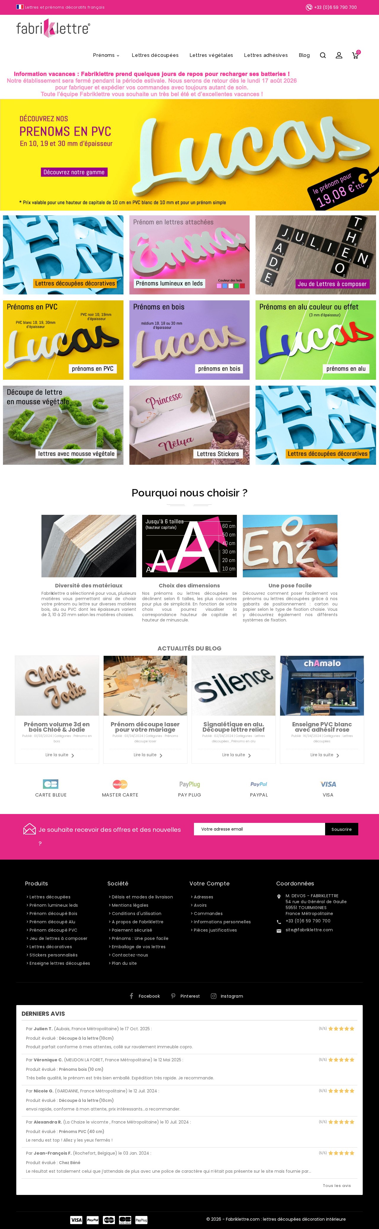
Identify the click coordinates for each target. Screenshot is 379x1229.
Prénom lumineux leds (54, 905)
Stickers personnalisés (54, 955)
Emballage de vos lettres (139, 947)
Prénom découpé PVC (53, 930)
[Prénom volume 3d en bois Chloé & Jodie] (57, 685)
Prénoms (106, 55)
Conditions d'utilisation (137, 913)
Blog (304, 55)
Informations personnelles (222, 922)
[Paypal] (258, 784)
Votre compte (209, 883)
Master (109, 1220)
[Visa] (328, 784)
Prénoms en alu (243, 741)
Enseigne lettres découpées (60, 963)
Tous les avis (337, 1185)
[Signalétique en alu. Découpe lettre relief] (233, 685)
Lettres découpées (155, 55)
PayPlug (141, 1220)
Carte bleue (51, 794)
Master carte (120, 794)
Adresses (203, 897)
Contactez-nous (130, 955)
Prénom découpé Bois (53, 913)
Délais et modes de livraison (142, 897)
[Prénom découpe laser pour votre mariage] (145, 685)
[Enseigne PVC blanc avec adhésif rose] (322, 685)
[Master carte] (120, 784)
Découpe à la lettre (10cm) (86, 1038)
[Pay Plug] (189, 784)
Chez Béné (69, 1163)
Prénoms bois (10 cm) (81, 1069)
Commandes (208, 913)
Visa (328, 794)
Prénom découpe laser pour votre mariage (145, 727)
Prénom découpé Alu (52, 922)
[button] (29, 155)
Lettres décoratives (51, 947)
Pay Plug (189, 794)
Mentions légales (130, 905)
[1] (330, 1029)
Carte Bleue (125, 1220)
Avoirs (200, 905)
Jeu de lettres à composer (58, 938)
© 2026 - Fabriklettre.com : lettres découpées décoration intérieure (276, 1219)
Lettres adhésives (266, 55)
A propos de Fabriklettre (138, 922)
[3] (341, 1029)
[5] (351, 1029)
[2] (335, 1029)
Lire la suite (57, 755)
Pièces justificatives (215, 930)
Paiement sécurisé (132, 930)
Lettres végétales (212, 55)
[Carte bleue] (50, 784)
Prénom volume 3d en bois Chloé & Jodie (57, 727)
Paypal (259, 794)
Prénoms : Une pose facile (140, 938)
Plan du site (124, 963)
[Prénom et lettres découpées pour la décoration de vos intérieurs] (153, 84)
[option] (189, 155)
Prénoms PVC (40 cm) (81, 1132)
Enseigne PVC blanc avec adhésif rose (322, 727)
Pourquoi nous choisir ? (189, 493)
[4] (346, 1029)
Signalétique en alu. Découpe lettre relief (234, 727)
